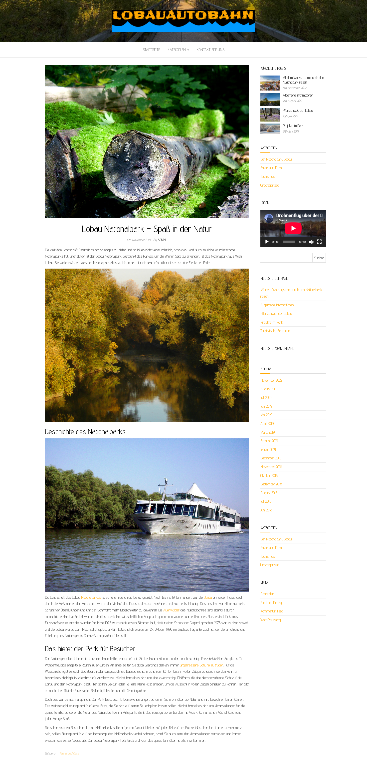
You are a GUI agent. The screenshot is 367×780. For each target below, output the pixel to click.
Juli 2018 (265, 501)
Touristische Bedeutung (276, 330)
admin (162, 240)
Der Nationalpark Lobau (276, 159)
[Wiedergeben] (266, 241)
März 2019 (267, 432)
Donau (208, 597)
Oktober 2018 (269, 475)
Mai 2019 (266, 414)
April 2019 (267, 423)
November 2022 (271, 380)
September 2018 (271, 484)
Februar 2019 (269, 440)
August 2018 (268, 492)
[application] (293, 228)
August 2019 (268, 389)
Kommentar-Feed (271, 611)
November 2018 (271, 466)
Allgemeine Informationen (298, 95)
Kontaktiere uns (210, 49)
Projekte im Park (293, 126)
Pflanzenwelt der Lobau (298, 110)
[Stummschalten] (311, 241)
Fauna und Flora (69, 753)
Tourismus (267, 176)
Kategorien (177, 49)
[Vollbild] (319, 241)
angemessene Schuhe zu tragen (201, 665)
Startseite (151, 49)
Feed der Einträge (271, 602)
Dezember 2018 (270, 458)
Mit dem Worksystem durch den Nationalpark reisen (303, 80)
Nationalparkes (91, 597)
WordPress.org (270, 619)
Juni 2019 (266, 406)
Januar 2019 (268, 449)
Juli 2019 (265, 397)
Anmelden (267, 593)
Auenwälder (171, 610)
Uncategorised (269, 185)
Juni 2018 (266, 510)
